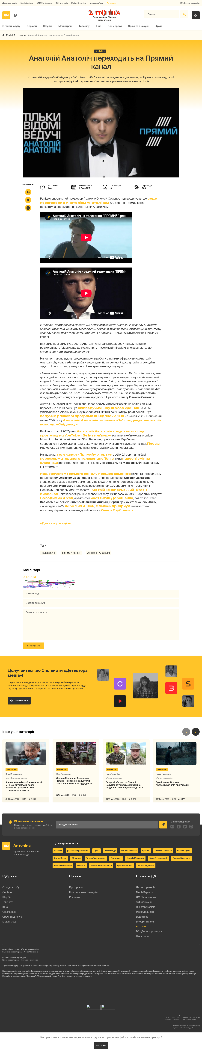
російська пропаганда (77, 850)
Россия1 (58, 850)
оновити (29, 577)
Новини (22, 35)
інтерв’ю (81, 865)
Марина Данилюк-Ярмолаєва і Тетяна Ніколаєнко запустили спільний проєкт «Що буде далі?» (74, 781)
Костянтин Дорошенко (112, 498)
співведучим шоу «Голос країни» (108, 408)
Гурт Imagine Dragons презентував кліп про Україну (172, 783)
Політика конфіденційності (85, 892)
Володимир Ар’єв (56, 498)
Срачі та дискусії (138, 26)
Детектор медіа (9, 3)
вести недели (183, 850)
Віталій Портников (63, 865)
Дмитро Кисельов (163, 850)
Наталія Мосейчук (135, 858)
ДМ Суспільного (44, 3)
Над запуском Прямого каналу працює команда (85, 473)
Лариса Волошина (181, 858)
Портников (116, 858)
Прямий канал (71, 552)
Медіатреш (65, 26)
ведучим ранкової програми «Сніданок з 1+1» (82, 416)
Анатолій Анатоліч (98, 552)
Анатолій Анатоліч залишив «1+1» (94, 420)
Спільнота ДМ (21, 700)
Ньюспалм (142, 936)
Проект (154, 443)
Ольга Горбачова (117, 510)
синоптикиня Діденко (101, 865)
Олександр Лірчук (113, 506)
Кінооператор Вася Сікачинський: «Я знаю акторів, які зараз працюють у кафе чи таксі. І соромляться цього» (24, 786)
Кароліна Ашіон (79, 506)
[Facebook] (28, 192)
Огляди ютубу (11, 26)
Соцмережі (115, 26)
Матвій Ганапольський (113, 490)
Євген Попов (60, 858)
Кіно (98, 26)
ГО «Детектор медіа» (190, 3)
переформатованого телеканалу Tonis (77, 458)
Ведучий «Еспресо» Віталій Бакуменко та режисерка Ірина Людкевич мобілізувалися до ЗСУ (124, 785)
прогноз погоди (124, 865)
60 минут (76, 858)
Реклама (74, 897)
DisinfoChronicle (78, 3)
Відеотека (142, 916)
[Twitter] (28, 200)
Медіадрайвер (96, 3)
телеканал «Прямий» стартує (84, 454)
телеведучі (48, 552)
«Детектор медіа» (55, 523)
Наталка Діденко (146, 865)
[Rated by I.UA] (94, 1006)
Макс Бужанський (158, 858)
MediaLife (11, 35)
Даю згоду (101, 1045)
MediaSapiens (27, 3)
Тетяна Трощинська (95, 858)
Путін (96, 850)
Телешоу (84, 26)
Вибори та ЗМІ (145, 921)
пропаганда (110, 850)
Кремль (145, 850)
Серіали (32, 26)
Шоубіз (47, 26)
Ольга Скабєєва (129, 850)
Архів (158, 26)
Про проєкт (76, 887)
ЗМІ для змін (62, 3)
